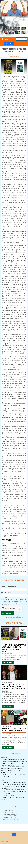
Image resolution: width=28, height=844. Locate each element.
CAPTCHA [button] (4, 597)
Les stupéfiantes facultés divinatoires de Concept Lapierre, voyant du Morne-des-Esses (13, 786)
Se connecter (8, 533)
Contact (3, 838)
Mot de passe (7, 592)
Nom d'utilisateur (8, 587)
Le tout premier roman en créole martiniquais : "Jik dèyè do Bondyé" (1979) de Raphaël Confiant (14, 648)
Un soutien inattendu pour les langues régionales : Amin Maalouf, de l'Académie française (14, 686)
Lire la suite (7, 662)
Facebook (10, 43)
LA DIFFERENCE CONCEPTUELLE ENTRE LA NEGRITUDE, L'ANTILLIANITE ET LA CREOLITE (13, 791)
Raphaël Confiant (8, 795)
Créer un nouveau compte (11, 616)
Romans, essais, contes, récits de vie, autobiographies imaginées (14, 729)
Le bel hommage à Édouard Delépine (15, 761)
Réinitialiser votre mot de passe (13, 617)
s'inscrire (19, 533)
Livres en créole (14, 56)
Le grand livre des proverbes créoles (14, 782)
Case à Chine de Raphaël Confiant (14, 759)
